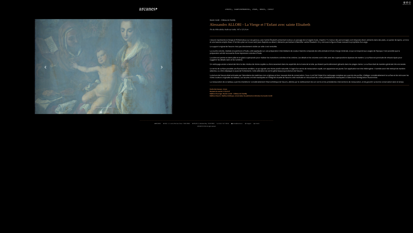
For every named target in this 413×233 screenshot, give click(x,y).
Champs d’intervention (242, 9)
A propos (228, 9)
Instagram (248, 123)
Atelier (254, 9)
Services (262, 9)
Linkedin (257, 123)
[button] (45, 66)
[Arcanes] (149, 9)
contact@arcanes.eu (238, 123)
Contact (271, 9)
